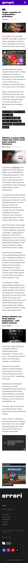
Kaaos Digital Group (17, 560)
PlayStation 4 (7, 124)
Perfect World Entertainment (12, 121)
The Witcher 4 (19, 170)
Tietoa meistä (5, 514)
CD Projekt (5, 167)
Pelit (4, 9)
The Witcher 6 (7, 295)
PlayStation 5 (6, 237)
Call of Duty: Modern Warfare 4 (12, 346)
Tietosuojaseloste (6, 517)
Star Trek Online (19, 124)
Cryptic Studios (19, 112)
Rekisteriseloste (6, 519)
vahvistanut (16, 167)
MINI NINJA (22, 482)
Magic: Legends (7, 115)
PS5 (8, 424)
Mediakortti (5, 524)
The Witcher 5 (6, 292)
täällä (4, 107)
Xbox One (6, 127)
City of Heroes (7, 112)
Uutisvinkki (5, 522)
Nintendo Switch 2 (10, 426)
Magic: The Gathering (9, 118)
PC (19, 118)
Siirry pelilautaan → (8, 485)
